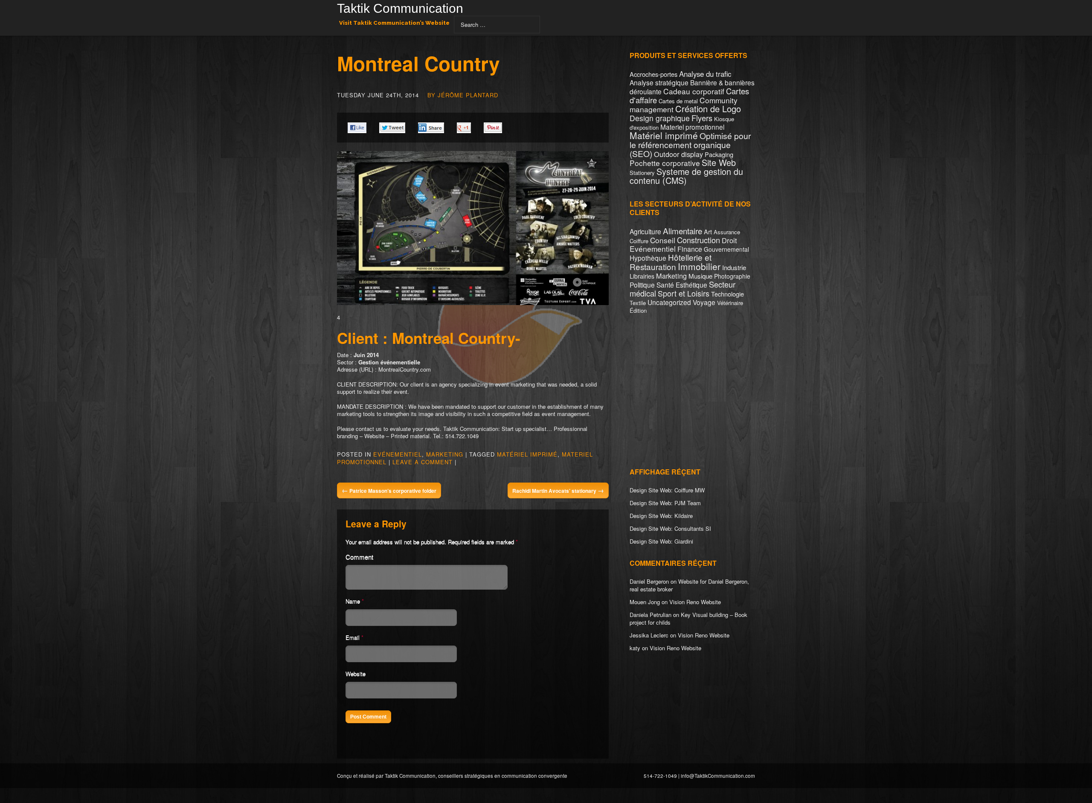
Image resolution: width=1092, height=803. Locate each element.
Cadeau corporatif (693, 91)
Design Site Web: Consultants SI (670, 528)
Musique (700, 275)
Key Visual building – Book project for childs (688, 618)
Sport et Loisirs (683, 293)
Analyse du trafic (705, 74)
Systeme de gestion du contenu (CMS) (686, 175)
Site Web (719, 162)
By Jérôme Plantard (462, 95)
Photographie (732, 276)
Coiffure (639, 241)
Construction (698, 239)
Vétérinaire (730, 303)
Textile (638, 303)
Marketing (444, 454)
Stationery (642, 173)
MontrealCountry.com (404, 369)
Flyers (701, 117)
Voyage (704, 302)
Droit (729, 240)
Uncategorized (669, 302)
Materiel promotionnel (692, 126)
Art (708, 231)
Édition (638, 310)
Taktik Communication (400, 9)
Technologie (727, 293)
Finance (689, 249)
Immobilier (699, 266)
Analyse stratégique (659, 82)
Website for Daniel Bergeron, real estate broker (689, 585)
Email (353, 637)
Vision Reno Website (695, 602)
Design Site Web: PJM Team (665, 503)
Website (356, 673)
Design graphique (660, 118)
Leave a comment (422, 462)
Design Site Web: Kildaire (661, 516)
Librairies (642, 276)
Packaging (719, 154)
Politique (642, 284)
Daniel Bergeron (649, 581)
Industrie (734, 267)
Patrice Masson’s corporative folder (389, 490)
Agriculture (645, 231)
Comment (359, 556)
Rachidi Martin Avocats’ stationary (558, 490)
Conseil (662, 240)
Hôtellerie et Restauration (671, 261)
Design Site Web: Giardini (661, 541)
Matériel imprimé (527, 454)
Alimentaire (682, 230)
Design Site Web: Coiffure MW (667, 490)
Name (353, 601)
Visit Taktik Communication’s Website (394, 23)
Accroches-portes (653, 74)
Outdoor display (678, 154)
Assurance (727, 232)
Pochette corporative (665, 162)
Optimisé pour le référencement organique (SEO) (690, 145)
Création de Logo (708, 108)
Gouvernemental (726, 249)
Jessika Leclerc (649, 635)
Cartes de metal (678, 101)
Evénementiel (397, 454)
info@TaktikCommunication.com (718, 775)
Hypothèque (648, 257)
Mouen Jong (645, 602)
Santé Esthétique (681, 284)
